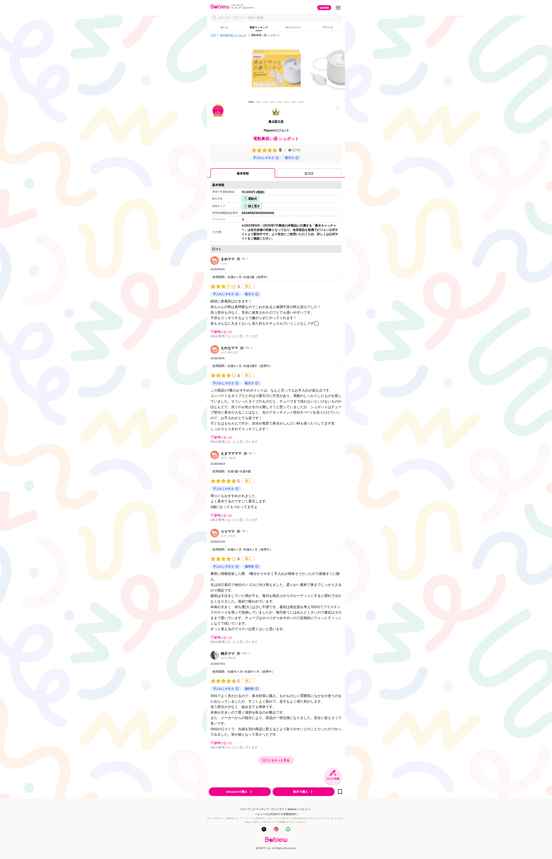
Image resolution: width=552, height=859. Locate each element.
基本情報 (243, 173)
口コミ (309, 173)
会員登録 (324, 7)
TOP (213, 35)
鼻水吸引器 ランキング (233, 35)
